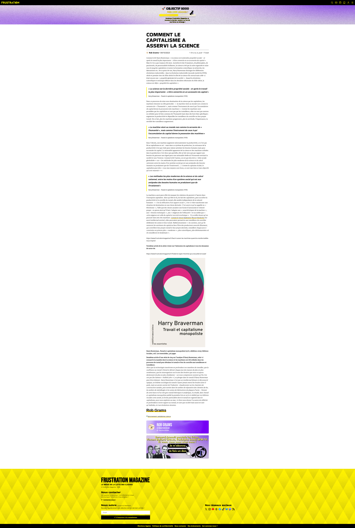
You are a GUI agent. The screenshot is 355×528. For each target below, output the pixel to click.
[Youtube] (213, 509)
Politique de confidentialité (162, 526)
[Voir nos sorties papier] (344, 2)
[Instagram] (209, 509)
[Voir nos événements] (340, 2)
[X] (206, 509)
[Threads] (216, 509)
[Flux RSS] (233, 509)
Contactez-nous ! (109, 500)
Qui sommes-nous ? (210, 526)
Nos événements (194, 526)
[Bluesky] (226, 509)
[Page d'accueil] (10, 3)
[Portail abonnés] (348, 2)
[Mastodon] (230, 509)
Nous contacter (180, 526)
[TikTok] (223, 509)
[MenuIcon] (352, 2)
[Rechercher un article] (332, 2)
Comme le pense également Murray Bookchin (187, 218)
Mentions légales (144, 526)
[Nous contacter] (336, 2)
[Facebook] (220, 509)
